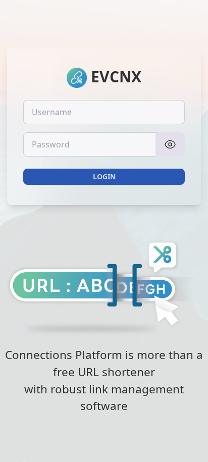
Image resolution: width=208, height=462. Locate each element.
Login (104, 176)
